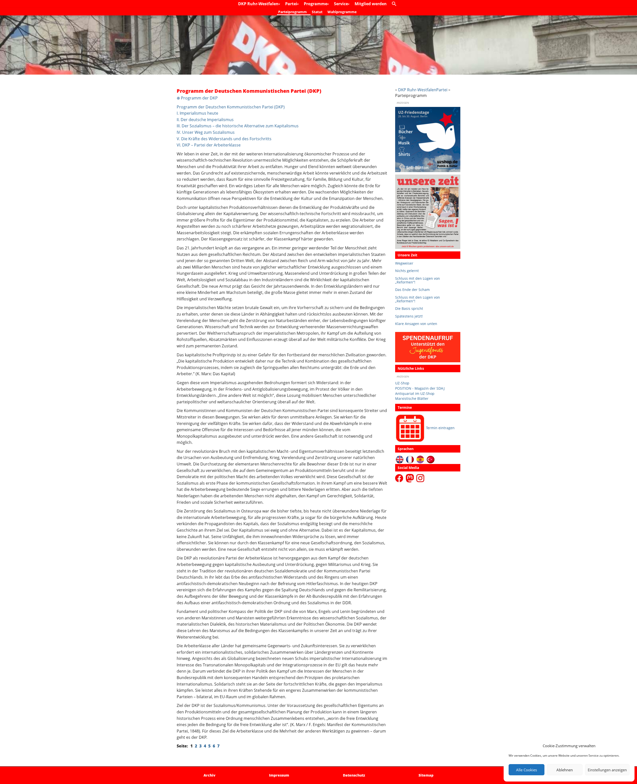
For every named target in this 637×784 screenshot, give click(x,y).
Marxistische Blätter (411, 398)
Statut (317, 11)
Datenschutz (354, 775)
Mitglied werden (371, 3)
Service (341, 3)
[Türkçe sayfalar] (430, 459)
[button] (395, 4)
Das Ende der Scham (412, 289)
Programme (316, 3)
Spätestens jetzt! (409, 316)
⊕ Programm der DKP (197, 98)
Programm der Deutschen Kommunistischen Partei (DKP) (231, 107)
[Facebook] (400, 477)
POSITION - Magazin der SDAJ (420, 388)
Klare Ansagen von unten (416, 323)
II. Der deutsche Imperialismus (205, 119)
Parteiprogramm (292, 11)
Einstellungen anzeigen (607, 769)
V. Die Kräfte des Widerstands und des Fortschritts (224, 138)
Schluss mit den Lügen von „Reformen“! (417, 280)
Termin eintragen (440, 427)
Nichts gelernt (407, 271)
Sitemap (426, 775)
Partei (291, 3)
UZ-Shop (402, 383)
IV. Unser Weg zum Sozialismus (206, 132)
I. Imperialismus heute (197, 113)
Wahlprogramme (342, 11)
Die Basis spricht (409, 308)
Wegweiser (404, 263)
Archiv (209, 775)
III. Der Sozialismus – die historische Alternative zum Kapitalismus (238, 126)
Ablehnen (564, 769)
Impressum (279, 775)
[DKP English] (399, 459)
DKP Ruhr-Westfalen (258, 3)
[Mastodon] (410, 477)
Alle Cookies (526, 769)
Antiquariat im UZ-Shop (414, 393)
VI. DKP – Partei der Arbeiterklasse (209, 145)
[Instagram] (420, 477)
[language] (410, 459)
